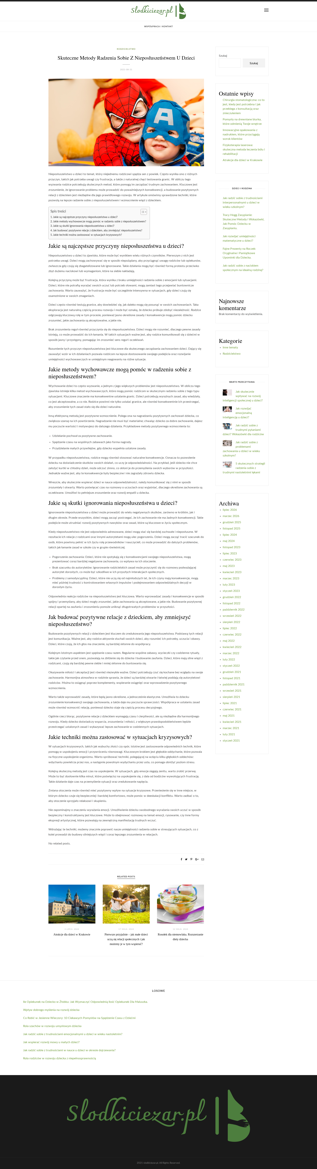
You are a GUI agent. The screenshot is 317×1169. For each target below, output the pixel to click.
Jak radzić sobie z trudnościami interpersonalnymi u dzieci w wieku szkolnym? (243, 202)
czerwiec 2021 (232, 709)
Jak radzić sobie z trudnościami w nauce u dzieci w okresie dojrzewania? (69, 1050)
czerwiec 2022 (232, 634)
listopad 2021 (231, 678)
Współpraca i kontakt (158, 27)
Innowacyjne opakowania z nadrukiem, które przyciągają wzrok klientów (241, 134)
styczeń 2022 (231, 665)
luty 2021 (229, 734)
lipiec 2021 (230, 703)
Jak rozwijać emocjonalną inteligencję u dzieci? (237, 413)
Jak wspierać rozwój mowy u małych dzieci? (51, 1042)
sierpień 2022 (231, 622)
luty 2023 (229, 584)
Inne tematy (230, 347)
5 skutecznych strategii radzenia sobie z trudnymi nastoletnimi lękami (244, 468)
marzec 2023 (231, 578)
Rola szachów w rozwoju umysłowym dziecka (52, 1026)
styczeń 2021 (231, 740)
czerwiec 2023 (232, 559)
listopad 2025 (231, 528)
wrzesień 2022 (232, 615)
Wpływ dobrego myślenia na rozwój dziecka (51, 1009)
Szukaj (223, 55)
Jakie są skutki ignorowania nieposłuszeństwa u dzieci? (83, 226)
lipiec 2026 (230, 509)
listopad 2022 (231, 603)
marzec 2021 (231, 728)
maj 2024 (229, 541)
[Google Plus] (196, 859)
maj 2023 (229, 566)
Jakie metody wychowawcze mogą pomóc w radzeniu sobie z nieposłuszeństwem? (99, 221)
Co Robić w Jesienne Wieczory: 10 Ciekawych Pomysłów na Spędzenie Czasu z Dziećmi (79, 1018)
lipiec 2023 (230, 553)
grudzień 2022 (232, 597)
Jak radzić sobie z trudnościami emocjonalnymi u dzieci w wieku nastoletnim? (72, 1034)
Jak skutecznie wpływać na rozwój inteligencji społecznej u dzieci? (243, 396)
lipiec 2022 (230, 628)
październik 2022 (234, 609)
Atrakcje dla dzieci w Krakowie (71, 934)
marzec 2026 (231, 516)
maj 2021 (229, 715)
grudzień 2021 (232, 672)
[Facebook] (181, 859)
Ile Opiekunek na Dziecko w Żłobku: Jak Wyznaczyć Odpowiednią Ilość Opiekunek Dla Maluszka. (85, 1001)
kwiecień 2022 (232, 647)
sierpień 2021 (231, 696)
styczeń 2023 (231, 590)
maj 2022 (229, 640)
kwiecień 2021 (232, 721)
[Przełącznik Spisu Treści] (142, 212)
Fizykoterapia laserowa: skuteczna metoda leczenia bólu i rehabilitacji (244, 149)
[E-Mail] (202, 859)
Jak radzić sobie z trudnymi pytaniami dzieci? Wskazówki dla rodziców (243, 430)
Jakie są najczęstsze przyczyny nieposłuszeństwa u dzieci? (85, 217)
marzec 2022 (231, 653)
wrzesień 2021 (232, 690)
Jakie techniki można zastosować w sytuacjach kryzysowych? (87, 235)
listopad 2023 (231, 547)
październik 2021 (234, 684)
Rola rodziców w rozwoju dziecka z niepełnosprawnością (59, 1058)
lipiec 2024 (230, 534)
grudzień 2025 (232, 522)
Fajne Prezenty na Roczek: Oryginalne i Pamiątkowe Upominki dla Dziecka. (239, 253)
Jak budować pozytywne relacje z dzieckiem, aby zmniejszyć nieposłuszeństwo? (97, 230)
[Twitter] (186, 859)
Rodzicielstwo (126, 49)
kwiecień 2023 (232, 572)
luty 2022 (229, 659)
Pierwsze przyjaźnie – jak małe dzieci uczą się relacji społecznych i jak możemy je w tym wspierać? (126, 939)
